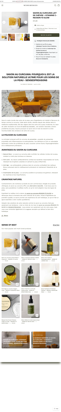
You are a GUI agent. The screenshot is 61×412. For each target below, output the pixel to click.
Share (6, 215)
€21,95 (53, 260)
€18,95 (49, 292)
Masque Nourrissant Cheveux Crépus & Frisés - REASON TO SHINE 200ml (9, 321)
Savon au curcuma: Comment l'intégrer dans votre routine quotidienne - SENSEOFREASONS (15, 341)
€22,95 (6, 292)
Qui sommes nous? (8, 375)
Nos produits (6, 378)
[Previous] (4, 22)
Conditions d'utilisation (39, 384)
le (38, 193)
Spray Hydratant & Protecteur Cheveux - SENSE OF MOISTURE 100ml (49, 290)
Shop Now (56, 225)
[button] (55, 5)
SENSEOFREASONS (14, 207)
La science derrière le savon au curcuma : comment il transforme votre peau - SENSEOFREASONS (44, 340)
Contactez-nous (7, 381)
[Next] (25, 22)
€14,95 (6, 260)
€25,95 (13, 323)
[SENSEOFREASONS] (30, 5)
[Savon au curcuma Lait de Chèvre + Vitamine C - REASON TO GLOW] (3, 37)
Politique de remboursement (41, 378)
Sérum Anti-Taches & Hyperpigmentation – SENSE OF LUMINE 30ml (49, 259)
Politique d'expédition (39, 381)
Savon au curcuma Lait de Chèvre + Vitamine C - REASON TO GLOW (45, 15)
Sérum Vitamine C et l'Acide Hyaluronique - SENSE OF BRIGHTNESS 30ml (28, 290)
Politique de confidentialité (41, 375)
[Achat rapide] (17, 253)
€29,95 (36, 292)
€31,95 (23, 260)
